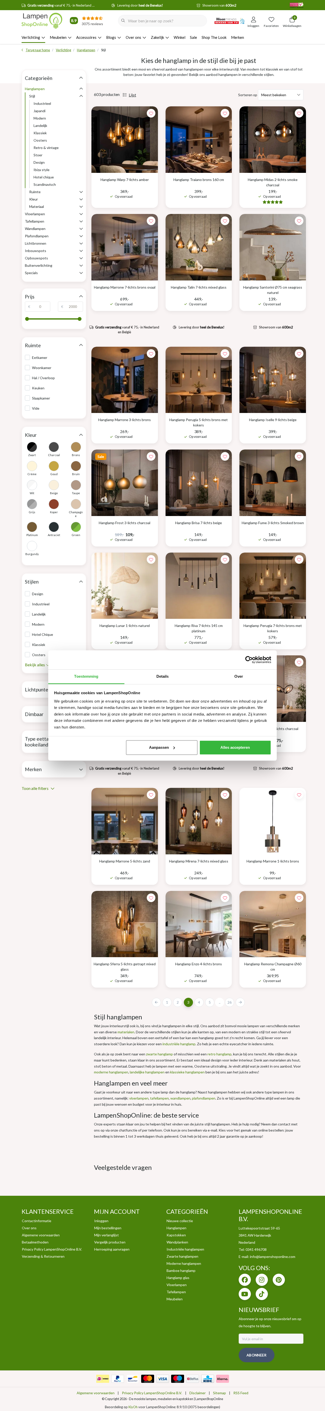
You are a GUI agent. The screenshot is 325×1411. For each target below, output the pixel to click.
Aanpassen (159, 747)
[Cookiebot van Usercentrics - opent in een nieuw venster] (249, 659)
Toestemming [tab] (86, 676)
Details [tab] (162, 676)
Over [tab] (238, 676)
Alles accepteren (235, 747)
